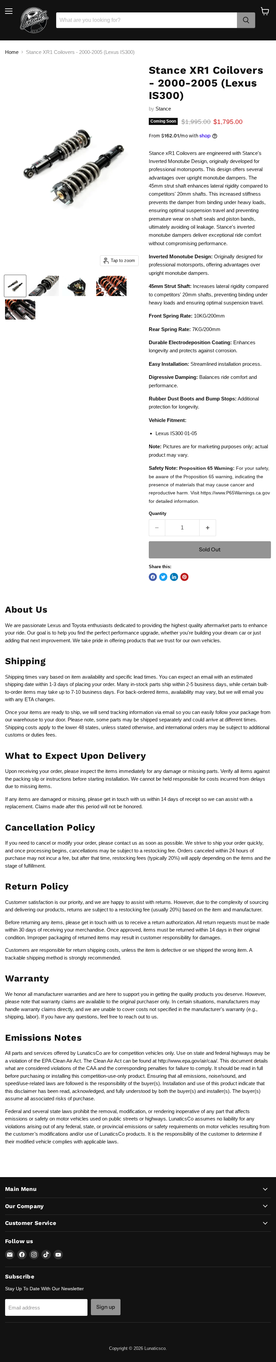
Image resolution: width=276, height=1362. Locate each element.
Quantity (157, 513)
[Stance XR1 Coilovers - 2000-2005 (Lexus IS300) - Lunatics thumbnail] (15, 286)
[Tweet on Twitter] (163, 577)
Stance (163, 108)
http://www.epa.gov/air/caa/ (187, 1061)
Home (12, 52)
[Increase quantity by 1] (208, 527)
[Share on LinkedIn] (174, 577)
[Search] (246, 20)
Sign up (105, 1307)
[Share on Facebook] (153, 577)
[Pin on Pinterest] (184, 577)
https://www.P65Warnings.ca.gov (235, 492)
